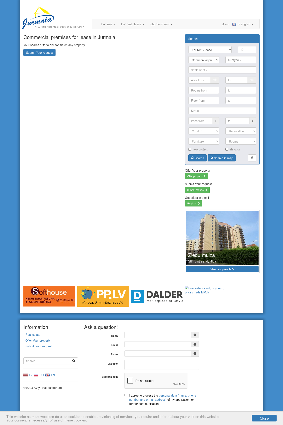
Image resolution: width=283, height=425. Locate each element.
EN (52, 375)
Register (192, 203)
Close (264, 418)
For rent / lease (131, 24)
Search (199, 158)
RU (41, 375)
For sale (107, 24)
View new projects (221, 269)
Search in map (223, 158)
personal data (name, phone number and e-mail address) (162, 397)
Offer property (195, 176)
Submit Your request (39, 52)
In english (244, 24)
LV (30, 375)
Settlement (198, 70)
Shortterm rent (160, 24)
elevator (235, 149)
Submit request (196, 190)
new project (200, 149)
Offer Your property (38, 340)
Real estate (32, 334)
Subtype (234, 60)
